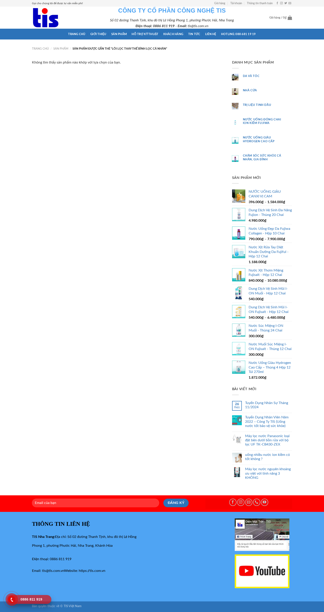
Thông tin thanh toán (260, 3)
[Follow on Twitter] (285, 3)
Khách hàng (173, 34)
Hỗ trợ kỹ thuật (145, 34)
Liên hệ (210, 34)
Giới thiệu (98, 34)
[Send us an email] (290, 3)
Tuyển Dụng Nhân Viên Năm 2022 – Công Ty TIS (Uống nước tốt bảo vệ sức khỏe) (267, 421)
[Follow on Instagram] (281, 3)
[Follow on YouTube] (264, 502)
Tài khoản (236, 3)
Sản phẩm (119, 34)
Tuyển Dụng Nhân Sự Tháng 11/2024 (266, 405)
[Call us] (256, 502)
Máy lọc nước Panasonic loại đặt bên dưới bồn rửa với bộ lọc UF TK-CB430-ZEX (267, 440)
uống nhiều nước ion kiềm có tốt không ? (267, 457)
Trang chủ (76, 34)
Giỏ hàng (219, 3)
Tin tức (194, 34)
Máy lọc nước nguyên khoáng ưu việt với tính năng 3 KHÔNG (268, 473)
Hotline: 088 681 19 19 (238, 34)
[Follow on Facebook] (277, 3)
